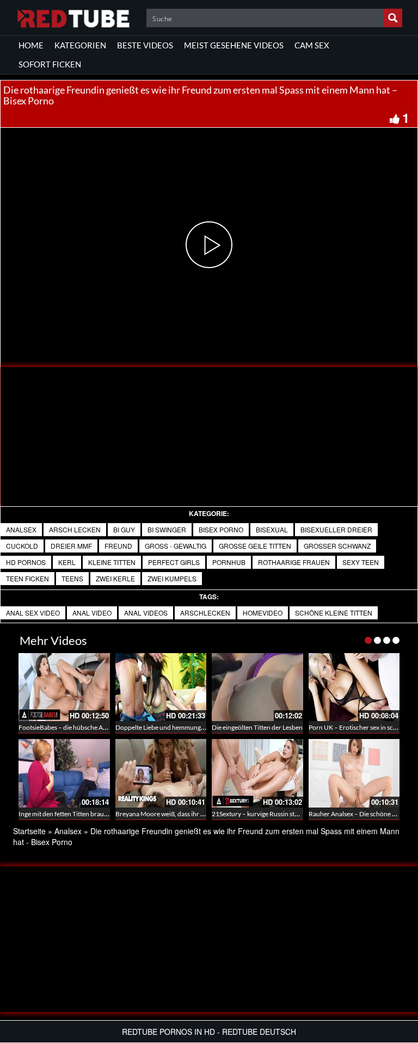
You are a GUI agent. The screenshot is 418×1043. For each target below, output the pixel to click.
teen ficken (27, 578)
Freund (118, 545)
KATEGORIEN (80, 45)
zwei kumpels (171, 578)
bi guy (124, 529)
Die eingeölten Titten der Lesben (257, 727)
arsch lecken (75, 529)
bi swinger (166, 529)
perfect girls (174, 562)
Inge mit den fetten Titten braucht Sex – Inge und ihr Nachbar (104, 814)
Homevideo (262, 612)
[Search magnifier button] (393, 18)
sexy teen (360, 562)
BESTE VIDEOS (145, 45)
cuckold (22, 545)
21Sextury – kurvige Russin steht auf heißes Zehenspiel (289, 814)
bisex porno (221, 529)
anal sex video (33, 612)
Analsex (21, 529)
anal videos (146, 612)
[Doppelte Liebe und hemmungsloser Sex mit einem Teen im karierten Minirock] (161, 687)
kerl (67, 562)
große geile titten (255, 545)
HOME (31, 45)
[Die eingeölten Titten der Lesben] (257, 687)
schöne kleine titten (333, 612)
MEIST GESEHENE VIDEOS (234, 45)
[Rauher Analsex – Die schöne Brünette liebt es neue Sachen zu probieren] (354, 773)
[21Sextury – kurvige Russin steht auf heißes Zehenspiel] (257, 773)
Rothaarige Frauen (294, 562)
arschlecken (205, 612)
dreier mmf (71, 545)
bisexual (272, 529)
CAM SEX (311, 45)
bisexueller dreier (336, 529)
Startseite (29, 830)
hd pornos (26, 562)
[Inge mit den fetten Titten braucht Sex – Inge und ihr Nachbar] (64, 773)
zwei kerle (115, 578)
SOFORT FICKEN (50, 64)
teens (72, 578)
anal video (92, 612)
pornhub (228, 562)
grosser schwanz (337, 545)
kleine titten (112, 562)
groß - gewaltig (175, 545)
